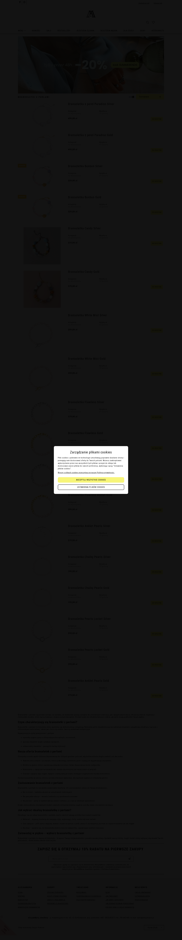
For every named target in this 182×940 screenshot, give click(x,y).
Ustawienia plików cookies (91, 487)
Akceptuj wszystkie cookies (91, 480)
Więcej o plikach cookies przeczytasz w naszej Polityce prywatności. (86, 473)
